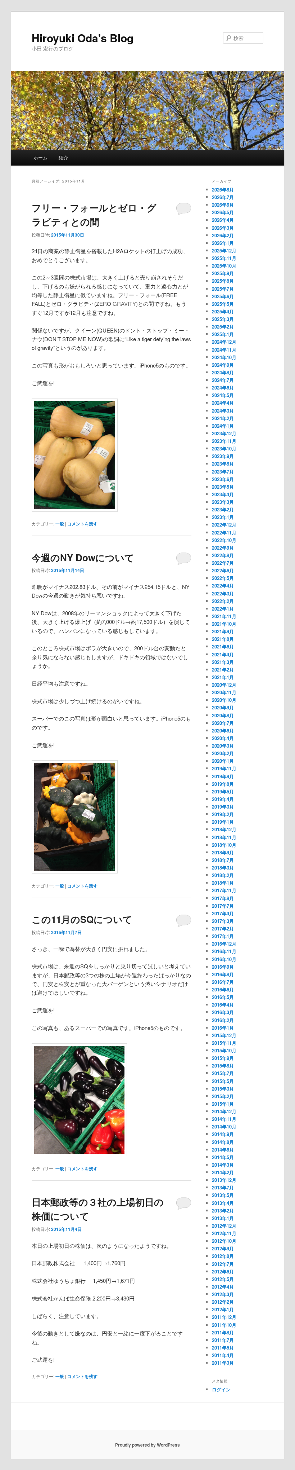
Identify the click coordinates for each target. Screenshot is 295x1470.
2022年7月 (223, 562)
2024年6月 (223, 387)
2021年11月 (224, 616)
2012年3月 (223, 1294)
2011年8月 (223, 1332)
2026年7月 (223, 197)
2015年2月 (223, 1096)
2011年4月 (223, 1355)
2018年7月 (223, 860)
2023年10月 (224, 448)
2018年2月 (223, 875)
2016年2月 (223, 1020)
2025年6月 (223, 296)
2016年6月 (223, 989)
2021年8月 (223, 638)
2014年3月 (223, 1164)
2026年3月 (223, 227)
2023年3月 (223, 501)
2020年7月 (223, 722)
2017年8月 (223, 898)
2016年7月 (223, 981)
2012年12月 (224, 1225)
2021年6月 (223, 646)
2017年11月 (224, 890)
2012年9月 (223, 1248)
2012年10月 (224, 1240)
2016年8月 (223, 974)
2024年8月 (223, 372)
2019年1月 (223, 821)
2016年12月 (224, 943)
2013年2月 (223, 1210)
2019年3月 (223, 806)
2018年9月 (223, 852)
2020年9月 (223, 707)
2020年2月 (223, 753)
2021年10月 (224, 623)
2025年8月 (223, 280)
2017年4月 (223, 913)
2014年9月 (223, 1134)
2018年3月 (223, 867)
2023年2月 (223, 509)
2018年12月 (224, 829)
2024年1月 (223, 425)
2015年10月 (224, 1050)
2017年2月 (223, 928)
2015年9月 (223, 1058)
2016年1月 (223, 1027)
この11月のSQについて (82, 919)
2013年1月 (223, 1218)
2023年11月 (224, 440)
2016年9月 (223, 966)
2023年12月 (224, 433)
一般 (59, 523)
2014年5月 (223, 1157)
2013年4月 (223, 1203)
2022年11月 (224, 532)
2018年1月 (223, 882)
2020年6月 (223, 730)
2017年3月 (223, 920)
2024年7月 (223, 380)
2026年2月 (223, 235)
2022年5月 (223, 578)
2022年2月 (223, 601)
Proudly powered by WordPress (147, 1445)
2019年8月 (223, 783)
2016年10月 (224, 959)
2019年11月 (224, 768)
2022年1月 (223, 608)
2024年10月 (224, 357)
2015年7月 (223, 1073)
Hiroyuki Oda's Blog (82, 37)
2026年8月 (223, 189)
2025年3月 (223, 319)
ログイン (221, 1389)
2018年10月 (224, 844)
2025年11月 (224, 258)
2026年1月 (223, 242)
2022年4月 (223, 585)
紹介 (63, 157)
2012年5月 (223, 1279)
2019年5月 (223, 791)
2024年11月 (224, 349)
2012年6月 (223, 1271)
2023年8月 (223, 463)
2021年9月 (223, 631)
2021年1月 (223, 677)
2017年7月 (223, 905)
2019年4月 (223, 799)
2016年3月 (223, 1012)
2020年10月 (224, 699)
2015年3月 (223, 1088)
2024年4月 (223, 402)
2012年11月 (224, 1233)
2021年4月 (223, 654)
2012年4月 (223, 1286)
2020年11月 (224, 692)
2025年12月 (224, 250)
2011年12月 (224, 1316)
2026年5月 (223, 212)
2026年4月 (223, 219)
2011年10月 (224, 1324)
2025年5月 (223, 303)
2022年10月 (224, 540)
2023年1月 (223, 517)
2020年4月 (223, 738)
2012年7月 (223, 1263)
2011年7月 (223, 1340)
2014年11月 (224, 1118)
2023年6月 (223, 479)
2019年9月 (223, 776)
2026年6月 (223, 204)
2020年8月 (223, 715)
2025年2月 (223, 326)
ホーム (40, 157)
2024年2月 (223, 418)
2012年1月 (223, 1309)
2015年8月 (223, 1065)
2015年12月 (224, 1035)
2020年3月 (223, 745)
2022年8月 (223, 555)
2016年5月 (223, 997)
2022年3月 (223, 593)
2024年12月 (224, 341)
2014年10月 (224, 1126)
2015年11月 (224, 1042)
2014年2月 (223, 1172)
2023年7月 (223, 471)
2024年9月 (223, 364)
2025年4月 (223, 311)
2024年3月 (223, 410)
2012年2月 (223, 1301)
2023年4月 (223, 494)
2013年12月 (224, 1179)
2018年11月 (224, 837)
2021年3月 (223, 662)
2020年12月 (224, 684)
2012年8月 (223, 1256)
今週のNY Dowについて (83, 557)
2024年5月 (223, 395)
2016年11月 (224, 951)
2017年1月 (223, 936)
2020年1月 (223, 760)
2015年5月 (223, 1081)
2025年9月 (223, 273)
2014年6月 (223, 1149)
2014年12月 (224, 1111)
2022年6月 (223, 570)
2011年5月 (223, 1347)
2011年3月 (223, 1362)
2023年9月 (223, 456)
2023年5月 (223, 486)
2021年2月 (223, 669)
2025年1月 (223, 334)
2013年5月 (223, 1195)
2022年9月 (223, 547)
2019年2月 (223, 814)
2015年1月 (223, 1103)
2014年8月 (223, 1142)
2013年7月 (223, 1187)
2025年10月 (224, 265)
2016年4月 (223, 1004)
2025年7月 (223, 288)
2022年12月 (224, 524)
